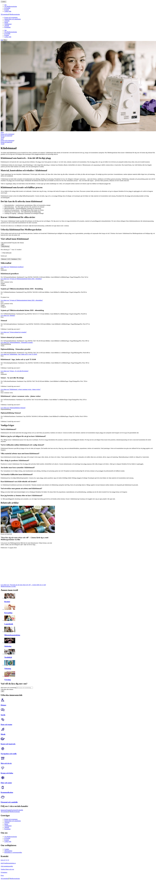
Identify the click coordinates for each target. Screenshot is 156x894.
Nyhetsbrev (4, 872)
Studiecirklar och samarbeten (12, 821)
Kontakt (6, 840)
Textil (2, 137)
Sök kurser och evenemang (8, 687)
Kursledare (7, 829)
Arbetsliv (7, 822)
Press (2, 875)
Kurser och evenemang (7, 134)
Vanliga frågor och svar (7, 869)
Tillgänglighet (8, 851)
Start (2, 132)
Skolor (6, 824)
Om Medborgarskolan (10, 836)
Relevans (3, 259)
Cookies (3, 1)
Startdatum (14, 259)
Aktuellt (6, 827)
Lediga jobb (7, 841)
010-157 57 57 (5, 860)
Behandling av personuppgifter (13, 852)
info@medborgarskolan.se (8, 863)
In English (7, 838)
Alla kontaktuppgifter (7, 866)
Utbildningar (8, 825)
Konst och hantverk (6, 135)
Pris (20, 259)
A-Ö (9, 259)
